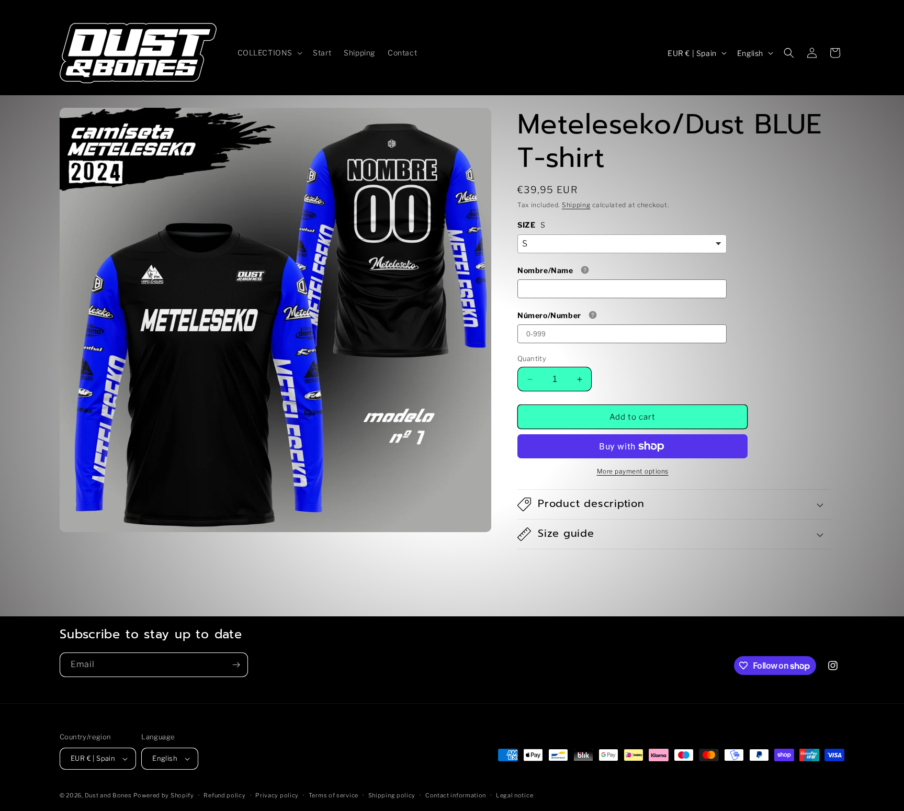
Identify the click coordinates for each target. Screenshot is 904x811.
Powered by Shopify (163, 795)
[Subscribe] (235, 664)
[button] (269, 53)
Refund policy (224, 795)
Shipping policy (392, 795)
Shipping (576, 205)
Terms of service (333, 795)
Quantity (531, 358)
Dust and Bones (108, 795)
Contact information (455, 795)
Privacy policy (277, 795)
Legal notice (514, 795)
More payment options (633, 471)
